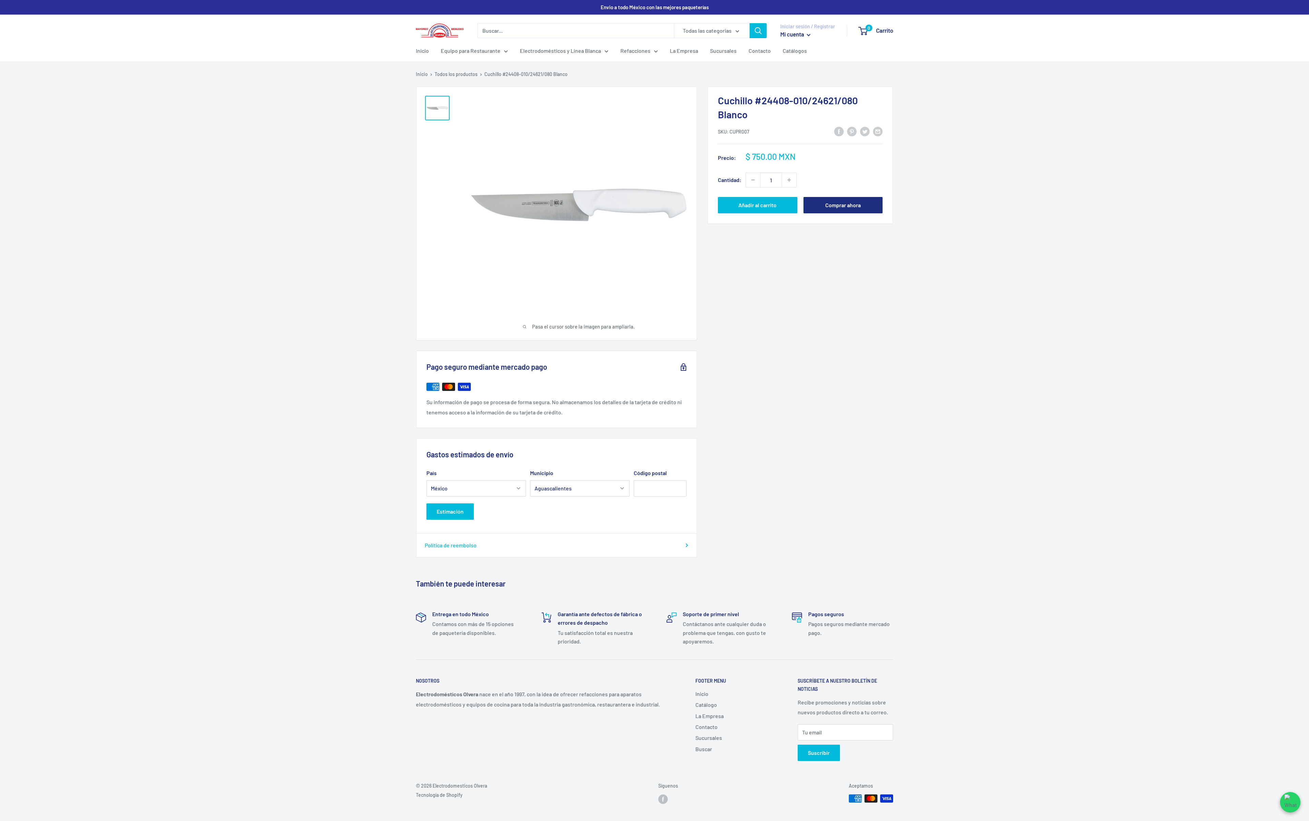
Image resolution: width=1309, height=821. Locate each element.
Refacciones (635, 50)
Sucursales (723, 50)
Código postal (650, 473)
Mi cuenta (792, 34)
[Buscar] (758, 30)
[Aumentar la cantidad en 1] (789, 180)
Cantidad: (729, 180)
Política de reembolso (451, 545)
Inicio (422, 50)
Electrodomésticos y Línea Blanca (560, 50)
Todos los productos (456, 74)
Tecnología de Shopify (439, 795)
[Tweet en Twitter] (865, 131)
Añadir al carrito (757, 205)
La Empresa (684, 50)
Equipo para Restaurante (470, 50)
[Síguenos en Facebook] (663, 799)
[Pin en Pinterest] (852, 131)
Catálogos (795, 50)
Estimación (450, 511)
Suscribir (819, 752)
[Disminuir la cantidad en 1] (753, 180)
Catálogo (706, 704)
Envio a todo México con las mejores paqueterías (655, 7)
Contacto (760, 50)
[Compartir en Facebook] (839, 131)
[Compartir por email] (878, 131)
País (431, 473)
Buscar (703, 749)
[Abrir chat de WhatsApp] (1290, 802)
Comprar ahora (843, 205)
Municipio (541, 473)
